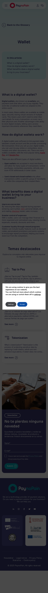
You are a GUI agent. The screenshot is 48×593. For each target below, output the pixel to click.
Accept (22, 304)
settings (37, 294)
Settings (11, 304)
